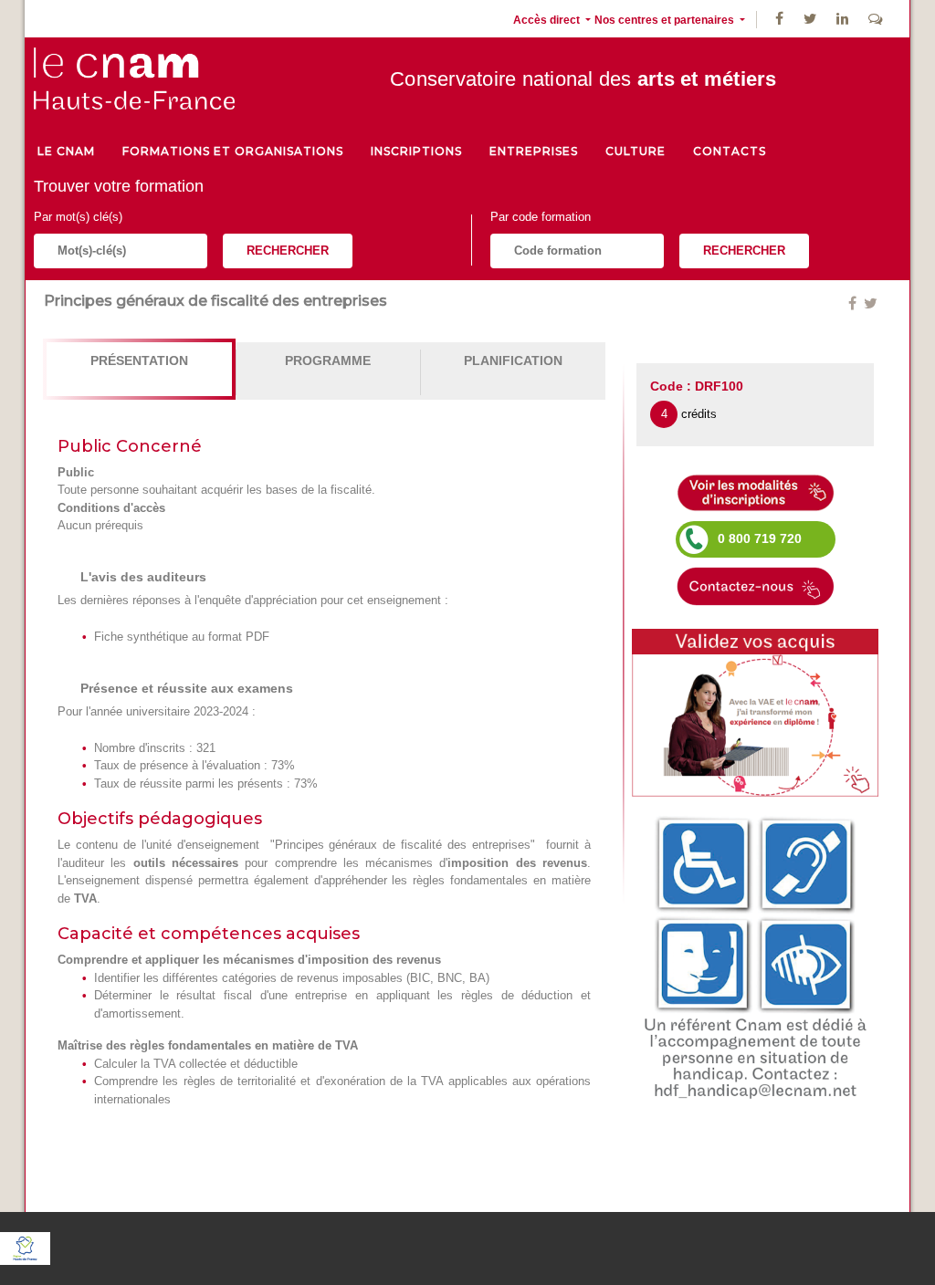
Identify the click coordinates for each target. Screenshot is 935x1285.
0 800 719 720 (760, 538)
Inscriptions (416, 151)
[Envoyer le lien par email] (862, 303)
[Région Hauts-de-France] (25, 1247)
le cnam (66, 151)
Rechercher (288, 250)
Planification (513, 360)
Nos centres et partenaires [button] (665, 20)
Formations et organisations (232, 151)
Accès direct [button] (548, 20)
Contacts (729, 151)
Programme (328, 360)
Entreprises (533, 151)
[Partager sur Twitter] (870, 303)
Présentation (139, 360)
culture (635, 151)
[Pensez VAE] (755, 711)
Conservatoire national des (583, 79)
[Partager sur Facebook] (854, 303)
